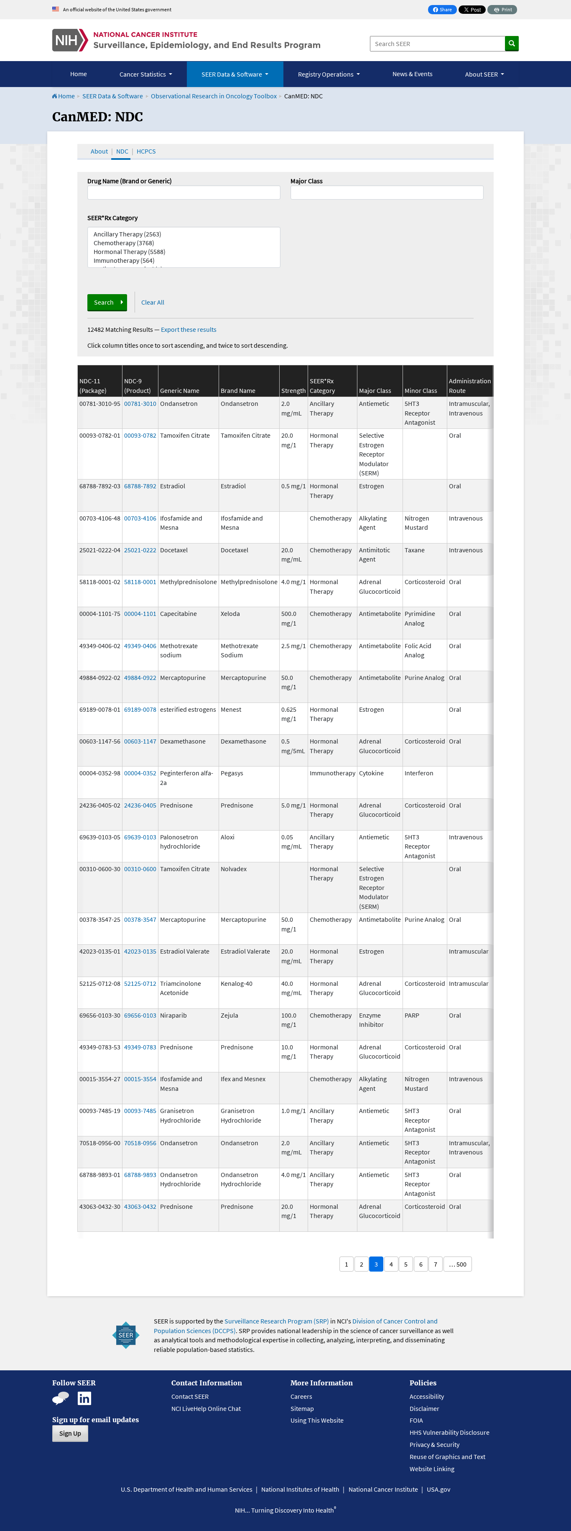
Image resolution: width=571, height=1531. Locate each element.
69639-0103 (140, 837)
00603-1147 (140, 741)
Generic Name (179, 390)
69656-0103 (140, 1015)
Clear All (152, 302)
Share (445, 10)
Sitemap (302, 1408)
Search (104, 302)
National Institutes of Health (300, 1489)
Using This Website (317, 1420)
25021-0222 (140, 550)
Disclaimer (424, 1408)
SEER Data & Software (112, 96)
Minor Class (421, 390)
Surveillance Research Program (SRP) (276, 1321)
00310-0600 (140, 868)
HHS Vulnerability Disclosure (449, 1432)
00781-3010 (140, 403)
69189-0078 (140, 709)
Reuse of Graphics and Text (447, 1456)
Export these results (189, 329)
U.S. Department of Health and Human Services (186, 1489)
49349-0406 (140, 645)
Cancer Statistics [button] (143, 74)
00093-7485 (140, 1110)
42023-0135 (140, 951)
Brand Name (238, 390)
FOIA (416, 1420)
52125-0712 (140, 983)
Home (78, 73)
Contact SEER (190, 1396)
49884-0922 (140, 677)
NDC (122, 151)
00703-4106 (140, 518)
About (99, 151)
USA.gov (438, 1489)
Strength (293, 390)
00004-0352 (140, 773)
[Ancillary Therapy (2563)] (184, 234)
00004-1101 (140, 613)
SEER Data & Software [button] (232, 74)
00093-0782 (140, 435)
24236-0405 (140, 805)
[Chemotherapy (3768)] (184, 242)
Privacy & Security (434, 1444)
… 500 (457, 1264)
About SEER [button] (482, 74)
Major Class (307, 181)
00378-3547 (140, 919)
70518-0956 (140, 1143)
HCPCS (146, 151)
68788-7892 (140, 486)
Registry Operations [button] (326, 74)
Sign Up (70, 1433)
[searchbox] (295, 191)
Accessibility (427, 1396)
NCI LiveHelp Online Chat (206, 1408)
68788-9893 (140, 1174)
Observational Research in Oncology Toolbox (214, 96)
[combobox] (387, 192)
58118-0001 (140, 581)
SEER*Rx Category (112, 217)
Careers (301, 1396)
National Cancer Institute (383, 1489)
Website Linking (432, 1468)
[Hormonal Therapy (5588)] (184, 251)
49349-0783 (140, 1047)
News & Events (413, 73)
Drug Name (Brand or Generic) (129, 181)
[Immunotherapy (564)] (184, 260)
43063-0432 (140, 1206)
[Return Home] (186, 40)
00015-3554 (140, 1079)
